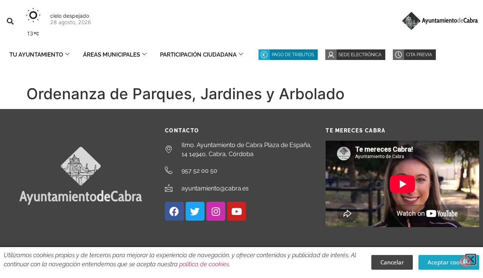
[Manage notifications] (465, 261)
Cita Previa (419, 54)
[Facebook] (174, 211)
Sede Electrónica (359, 54)
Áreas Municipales (111, 54)
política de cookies (204, 264)
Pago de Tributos (293, 54)
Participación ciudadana (198, 54)
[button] (10, 21)
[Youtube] (236, 211)
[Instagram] (215, 211)
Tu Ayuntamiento (36, 54)
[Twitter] (195, 211)
